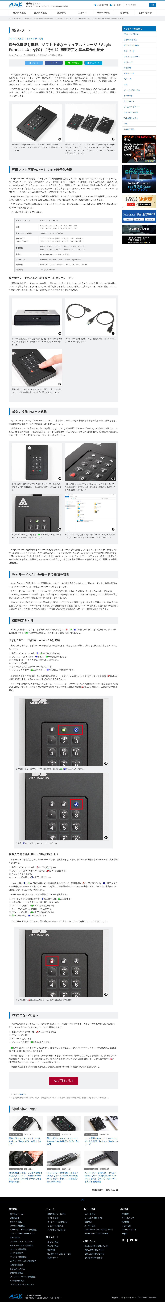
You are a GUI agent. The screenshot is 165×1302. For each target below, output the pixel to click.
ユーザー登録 (89, 1226)
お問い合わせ (145, 13)
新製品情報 (14, 1218)
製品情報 (61, 13)
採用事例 (51, 1250)
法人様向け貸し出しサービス (59, 1254)
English (124, 1234)
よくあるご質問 (102, 5)
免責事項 (115, 1298)
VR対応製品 (15, 1238)
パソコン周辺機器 (17, 1226)
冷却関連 (127, 68)
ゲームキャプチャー (132, 107)
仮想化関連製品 (16, 1265)
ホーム (11, 18)
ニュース (82, 13)
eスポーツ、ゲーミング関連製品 (23, 1230)
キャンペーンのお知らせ (57, 1222)
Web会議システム (131, 118)
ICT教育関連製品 (17, 1281)
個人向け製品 (19, 13)
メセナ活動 (126, 1226)
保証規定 (88, 1222)
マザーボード (129, 51)
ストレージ (128, 62)
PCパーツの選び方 (131, 34)
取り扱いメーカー (17, 1214)
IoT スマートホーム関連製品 (21, 1245)
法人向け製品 (40, 13)
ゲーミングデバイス (132, 90)
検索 (152, 5)
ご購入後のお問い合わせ (94, 1254)
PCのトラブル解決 (131, 45)
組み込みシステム (17, 1269)
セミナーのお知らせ (55, 1226)
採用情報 (125, 1222)
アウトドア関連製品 (18, 1257)
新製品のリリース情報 (56, 1214)
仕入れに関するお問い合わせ (96, 1246)
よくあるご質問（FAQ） (94, 1218)
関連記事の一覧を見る (103, 1190)
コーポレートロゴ (129, 1230)
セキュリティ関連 (32, 18)
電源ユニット (129, 73)
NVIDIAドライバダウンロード (96, 1234)
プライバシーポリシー (128, 1298)
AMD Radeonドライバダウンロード (98, 1230)
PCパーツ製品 (16, 1222)
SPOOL (22, 1094)
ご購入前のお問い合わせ (94, 1250)
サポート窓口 (117, 5)
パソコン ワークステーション (22, 1234)
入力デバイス (129, 101)
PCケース (127, 79)
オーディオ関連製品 (18, 1249)
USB (125, 124)
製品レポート (20, 18)
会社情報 (124, 13)
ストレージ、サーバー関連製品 (23, 1277)
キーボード (128, 96)
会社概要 (125, 1214)
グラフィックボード (132, 57)
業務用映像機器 (16, 1273)
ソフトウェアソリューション (22, 1284)
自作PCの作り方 (130, 40)
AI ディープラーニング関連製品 (23, 1261)
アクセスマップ (128, 1218)
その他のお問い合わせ (93, 1258)
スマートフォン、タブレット (22, 1241)
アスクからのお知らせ (56, 1230)
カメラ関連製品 (16, 1253)
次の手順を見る (63, 1080)
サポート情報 (103, 13)
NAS (125, 84)
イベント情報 (52, 1218)
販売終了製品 (129, 129)
